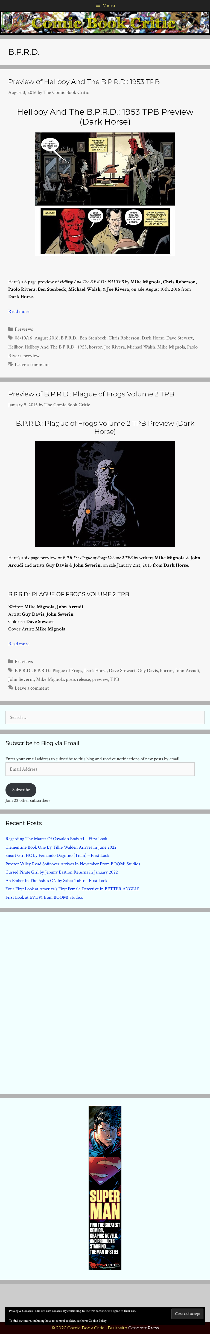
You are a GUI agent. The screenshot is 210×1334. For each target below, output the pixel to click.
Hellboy (15, 347)
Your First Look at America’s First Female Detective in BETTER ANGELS (72, 889)
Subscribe (21, 790)
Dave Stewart (179, 338)
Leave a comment (32, 364)
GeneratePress (143, 1327)
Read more (19, 311)
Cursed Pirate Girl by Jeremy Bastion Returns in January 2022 (61, 872)
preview (32, 356)
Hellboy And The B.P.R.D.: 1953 (56, 347)
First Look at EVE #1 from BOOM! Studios (44, 897)
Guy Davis (148, 670)
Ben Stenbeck (93, 338)
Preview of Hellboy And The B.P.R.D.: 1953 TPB (84, 81)
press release (78, 679)
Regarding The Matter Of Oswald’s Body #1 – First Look (56, 839)
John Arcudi (187, 670)
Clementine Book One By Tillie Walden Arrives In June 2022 (60, 847)
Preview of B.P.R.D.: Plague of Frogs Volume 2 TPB (91, 394)
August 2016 (46, 338)
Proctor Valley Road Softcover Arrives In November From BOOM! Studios (72, 864)
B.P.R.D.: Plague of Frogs (58, 670)
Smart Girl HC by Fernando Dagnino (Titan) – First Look (57, 855)
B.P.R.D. (69, 338)
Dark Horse (153, 338)
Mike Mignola (171, 347)
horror (95, 347)
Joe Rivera (114, 347)
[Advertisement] (105, 1002)
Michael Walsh (141, 347)
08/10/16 (23, 338)
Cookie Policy (97, 1321)
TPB (114, 679)
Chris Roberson (124, 338)
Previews (24, 329)
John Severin (21, 679)
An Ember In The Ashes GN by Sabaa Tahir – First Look (56, 881)
